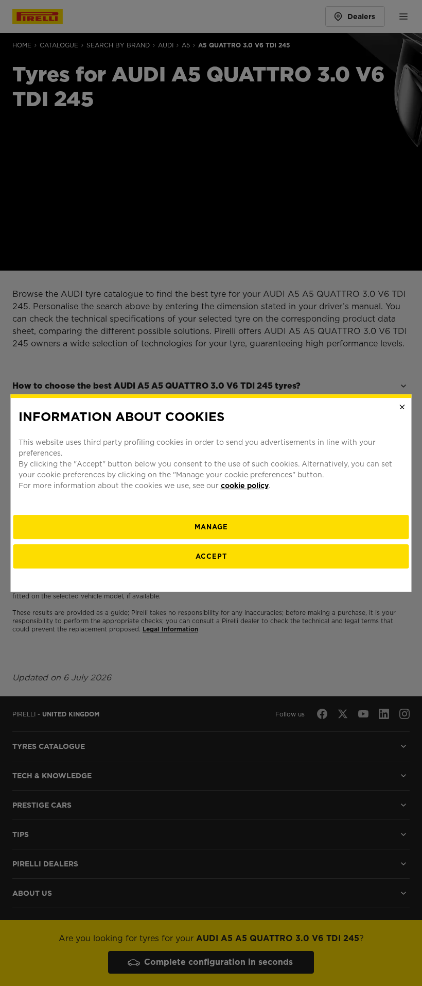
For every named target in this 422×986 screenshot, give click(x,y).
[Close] (402, 407)
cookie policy (245, 485)
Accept (211, 556)
